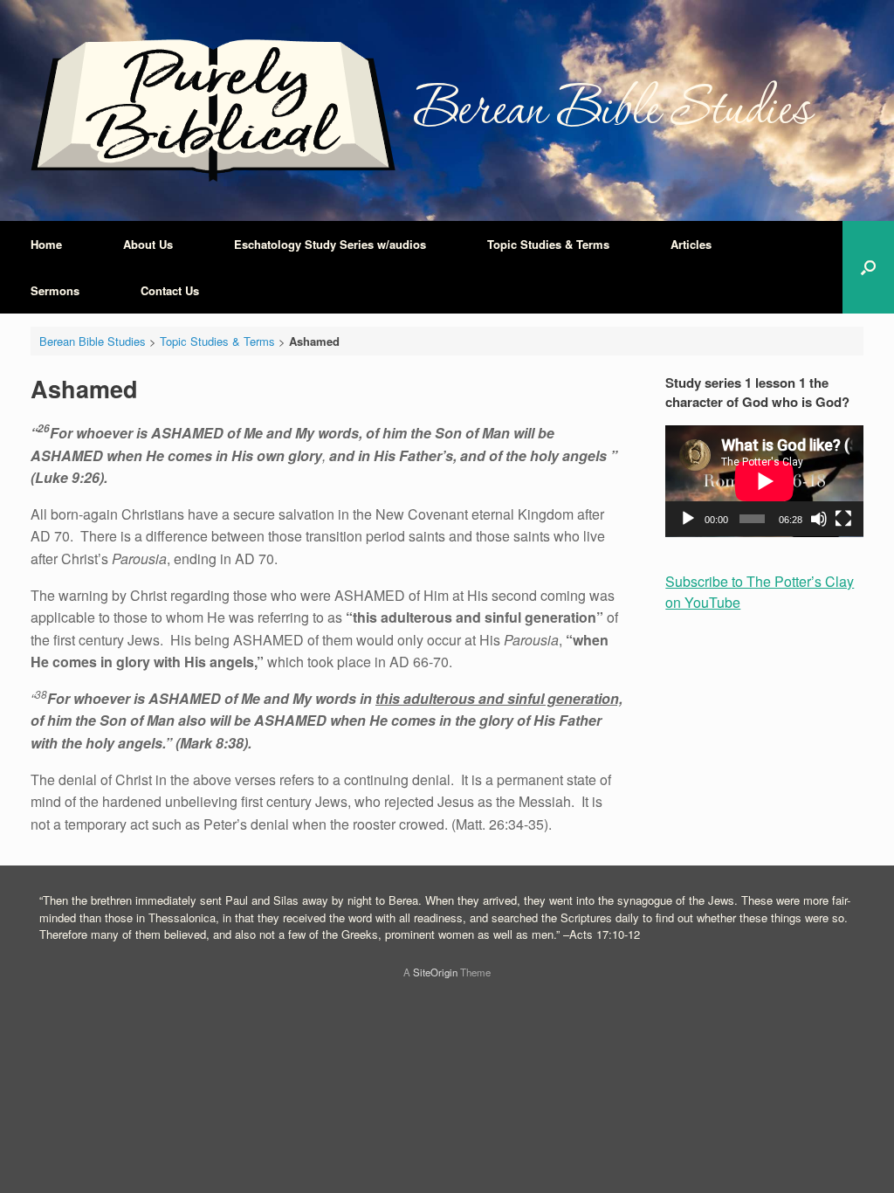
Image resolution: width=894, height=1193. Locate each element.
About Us (148, 244)
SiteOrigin (435, 972)
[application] (764, 481)
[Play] (688, 519)
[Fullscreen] (843, 519)
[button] (868, 267)
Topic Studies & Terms (548, 244)
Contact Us (170, 290)
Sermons (55, 290)
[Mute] (819, 519)
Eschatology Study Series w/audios (330, 244)
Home (46, 244)
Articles (691, 244)
